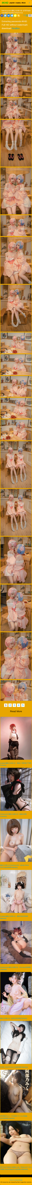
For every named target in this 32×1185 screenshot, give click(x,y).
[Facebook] (1, 15)
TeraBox (16, 28)
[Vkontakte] (8, 15)
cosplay (18, 3)
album (23, 3)
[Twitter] (5, 15)
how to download (16, 1180)
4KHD (5, 2)
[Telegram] (11, 15)
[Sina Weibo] (15, 15)
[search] (28, 3)
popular (12, 3)
